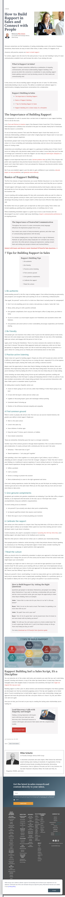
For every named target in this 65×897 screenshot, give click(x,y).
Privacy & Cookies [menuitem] (55, 843)
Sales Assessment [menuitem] (37, 835)
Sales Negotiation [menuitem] (11, 836)
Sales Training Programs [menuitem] (11, 813)
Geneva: (55, 820)
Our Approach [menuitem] (11, 866)
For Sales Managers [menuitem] (11, 851)
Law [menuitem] (22, 827)
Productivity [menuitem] (11, 838)
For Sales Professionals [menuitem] (11, 817)
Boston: (55, 817)
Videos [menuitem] (42, 825)
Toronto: (52, 834)
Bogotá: (55, 818)
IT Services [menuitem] (22, 840)
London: (52, 824)
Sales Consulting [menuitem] (37, 819)
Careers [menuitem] (39, 860)
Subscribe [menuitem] (61, 843)
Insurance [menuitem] (22, 836)
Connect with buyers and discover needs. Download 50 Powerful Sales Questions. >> (31, 248)
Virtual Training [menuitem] (11, 876)
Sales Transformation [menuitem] (11, 869)
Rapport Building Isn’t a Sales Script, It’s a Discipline (31, 108)
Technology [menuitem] (23, 838)
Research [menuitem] (30, 814)
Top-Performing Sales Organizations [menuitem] (31, 825)
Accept (54, 890)
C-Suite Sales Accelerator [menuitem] (11, 848)
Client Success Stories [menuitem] (39, 849)
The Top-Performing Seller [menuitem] (30, 817)
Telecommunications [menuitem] (24, 843)
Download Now (18, 730)
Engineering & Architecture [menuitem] (22, 824)
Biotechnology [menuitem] (23, 848)
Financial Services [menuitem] (22, 829)
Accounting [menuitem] (22, 819)
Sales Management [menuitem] (11, 854)
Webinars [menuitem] (42, 827)
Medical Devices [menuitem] (22, 851)
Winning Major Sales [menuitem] (11, 833)
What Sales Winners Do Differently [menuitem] (30, 832)
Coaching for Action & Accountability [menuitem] (11, 862)
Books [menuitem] (42, 823)
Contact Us (55, 814)
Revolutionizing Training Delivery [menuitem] (11, 872)
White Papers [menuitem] (41, 819)
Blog (7, 9)
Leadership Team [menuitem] (40, 855)
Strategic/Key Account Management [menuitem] (11, 826)
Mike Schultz (21, 34)
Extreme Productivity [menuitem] (30, 843)
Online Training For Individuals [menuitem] (42, 830)
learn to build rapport (32, 52)
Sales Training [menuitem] (36, 816)
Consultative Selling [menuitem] (11, 820)
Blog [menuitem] (42, 817)
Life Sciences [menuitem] (22, 846)
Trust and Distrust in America (16, 124)
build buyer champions (53, 153)
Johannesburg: (52, 822)
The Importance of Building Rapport (26, 96)
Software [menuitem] (22, 841)
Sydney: (52, 833)
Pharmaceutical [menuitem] (23, 853)
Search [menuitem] (50, 843)
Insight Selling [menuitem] (11, 823)
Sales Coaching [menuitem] (11, 857)
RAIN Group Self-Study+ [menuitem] (36, 831)
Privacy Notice (43, 797)
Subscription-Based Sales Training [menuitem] (38, 826)
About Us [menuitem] (39, 845)
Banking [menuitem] (22, 831)
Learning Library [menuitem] (43, 814)
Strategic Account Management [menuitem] (31, 836)
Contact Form (59, 822)
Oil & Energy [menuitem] (22, 862)
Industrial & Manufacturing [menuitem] (23, 860)
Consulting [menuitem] (22, 821)
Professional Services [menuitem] (23, 817)
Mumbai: (55, 825)
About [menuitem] (39, 843)
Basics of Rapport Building (23, 100)
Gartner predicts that (38, 159)
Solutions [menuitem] (38, 814)
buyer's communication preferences (50, 214)
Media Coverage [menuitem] (40, 858)
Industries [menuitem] (23, 814)
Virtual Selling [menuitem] (11, 840)
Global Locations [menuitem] (40, 852)
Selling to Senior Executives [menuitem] (11, 844)
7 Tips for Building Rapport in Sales (26, 104)
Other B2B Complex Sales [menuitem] (22, 856)
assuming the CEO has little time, (48, 533)
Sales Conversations (14, 743)
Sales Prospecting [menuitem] (11, 830)
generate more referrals (31, 172)
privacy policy (11, 886)
